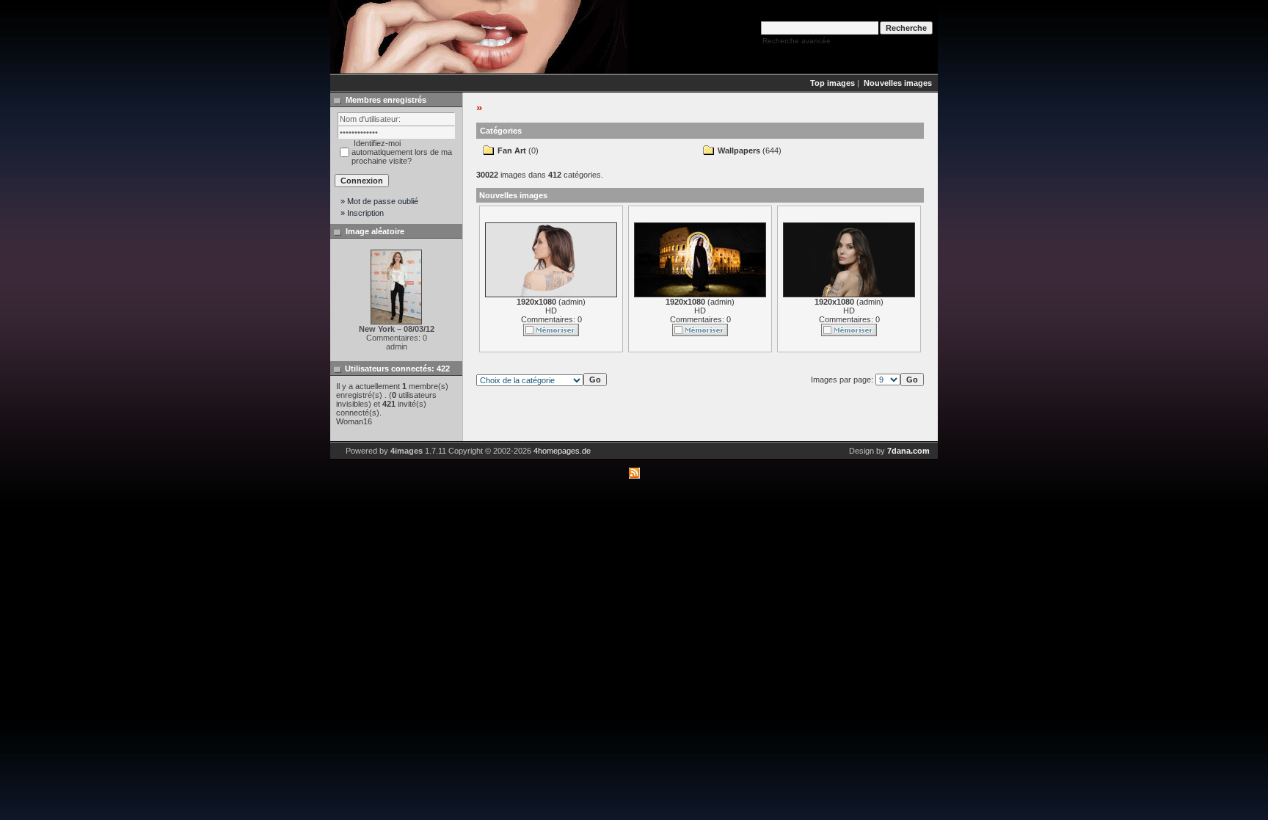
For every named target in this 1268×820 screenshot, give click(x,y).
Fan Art (512, 150)
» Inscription (362, 212)
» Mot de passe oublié (379, 201)
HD (551, 310)
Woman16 (354, 421)
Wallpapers (739, 150)
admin (572, 301)
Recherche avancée (796, 41)
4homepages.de (562, 450)
